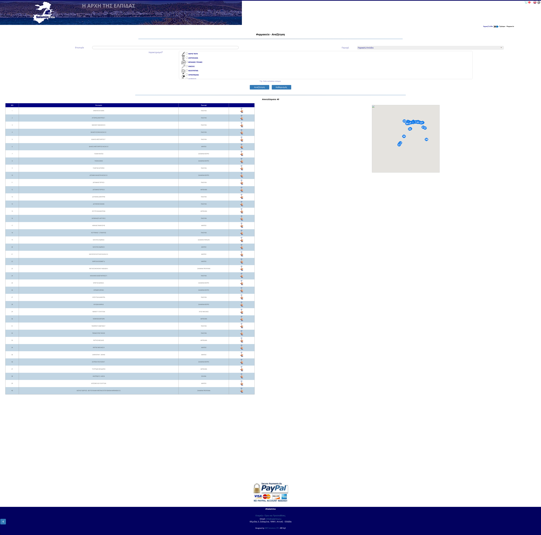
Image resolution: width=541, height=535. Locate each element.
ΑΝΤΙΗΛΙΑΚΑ (193, 58)
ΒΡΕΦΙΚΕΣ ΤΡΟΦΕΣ (195, 62)
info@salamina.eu (273, 519)
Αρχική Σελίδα (488, 26)
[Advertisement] (270, 441)
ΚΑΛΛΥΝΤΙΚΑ (193, 71)
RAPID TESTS (193, 54)
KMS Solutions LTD (272, 528)
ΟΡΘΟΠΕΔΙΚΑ (193, 75)
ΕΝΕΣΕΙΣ (191, 66)
